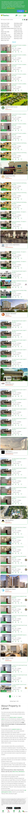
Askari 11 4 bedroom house (17, 537)
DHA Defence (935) (18, 23)
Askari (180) (3, 33)
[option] (5, 48)
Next (20, 696)
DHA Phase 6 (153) (18, 36)
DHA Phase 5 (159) (18, 35)
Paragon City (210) (18, 30)
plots (11, 717)
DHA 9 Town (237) (18, 28)
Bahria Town (15, 771)
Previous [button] (2, 48)
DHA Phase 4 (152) (18, 38)
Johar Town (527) (5, 24)
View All (14, 41)
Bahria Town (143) (5, 40)
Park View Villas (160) (5, 35)
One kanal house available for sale (19, 566)
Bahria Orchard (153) (5, 38)
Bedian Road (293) (18, 24)
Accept (20, 11)
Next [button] (9, 48)
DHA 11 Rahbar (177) (18, 33)
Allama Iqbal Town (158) (6, 36)
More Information (11, 8)
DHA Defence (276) (5, 26)
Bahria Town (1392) (5, 23)
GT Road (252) (17, 26)
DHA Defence (21, 771)
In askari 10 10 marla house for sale (19, 615)
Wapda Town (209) (5, 31)
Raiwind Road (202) (18, 31)
